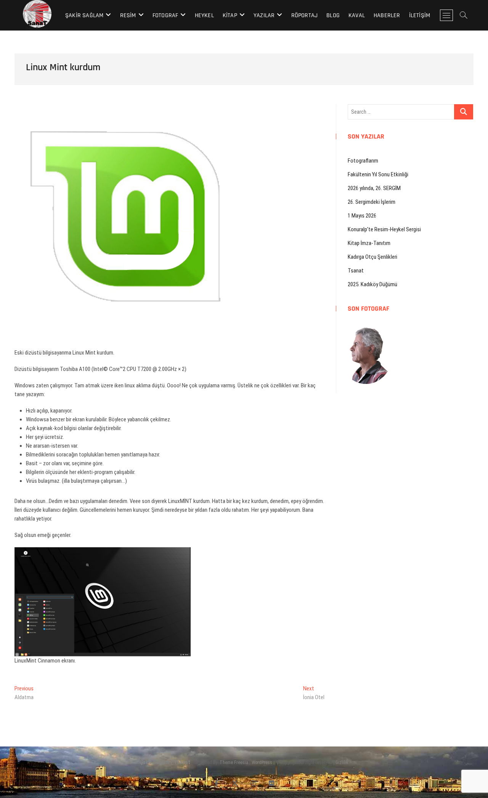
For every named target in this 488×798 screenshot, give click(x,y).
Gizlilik (342, 762)
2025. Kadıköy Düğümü (372, 284)
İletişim (419, 15)
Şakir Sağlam (84, 15)
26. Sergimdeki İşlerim (371, 201)
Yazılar (264, 15)
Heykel (204, 15)
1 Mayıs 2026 (362, 215)
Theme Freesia (234, 762)
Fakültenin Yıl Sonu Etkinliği (378, 174)
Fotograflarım (363, 160)
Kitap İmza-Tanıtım (369, 243)
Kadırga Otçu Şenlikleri (372, 256)
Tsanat (356, 270)
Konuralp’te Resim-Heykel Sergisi (384, 229)
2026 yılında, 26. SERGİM (374, 188)
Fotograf (165, 15)
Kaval (356, 15)
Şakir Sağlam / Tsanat (165, 762)
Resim (128, 15)
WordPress (262, 762)
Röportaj (304, 15)
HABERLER (387, 15)
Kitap (230, 15)
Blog (333, 15)
